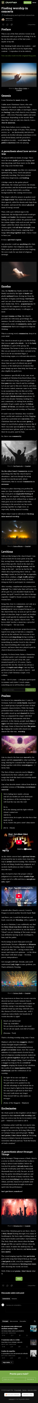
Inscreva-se (27, 2)
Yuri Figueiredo (18, 466)
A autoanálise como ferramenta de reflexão (14, 1353)
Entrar (34, 2)
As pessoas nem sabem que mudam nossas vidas (11, 1327)
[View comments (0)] (7, 24)
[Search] (35, 1321)
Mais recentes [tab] (14, 1321)
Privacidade (17, 1390)
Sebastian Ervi (18, 1226)
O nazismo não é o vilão (10, 1340)
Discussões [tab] (23, 1321)
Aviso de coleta (32, 1390)
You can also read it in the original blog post (18, 56)
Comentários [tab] (6, 1299)
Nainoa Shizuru (18, 546)
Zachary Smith (17, 993)
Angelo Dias (9, 18)
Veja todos (6, 1362)
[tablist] (9, 1299)
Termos (24, 1390)
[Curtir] (3, 24)
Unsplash (19, 90)
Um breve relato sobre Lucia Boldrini (12, 1331)
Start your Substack (13, 1394)
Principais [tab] (5, 1321)
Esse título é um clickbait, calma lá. (11, 1342)
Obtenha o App (27, 1394)
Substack (11, 1399)
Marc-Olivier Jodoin (21, 88)
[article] (19, 1330)
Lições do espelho (8, 1351)
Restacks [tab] (14, 1299)
